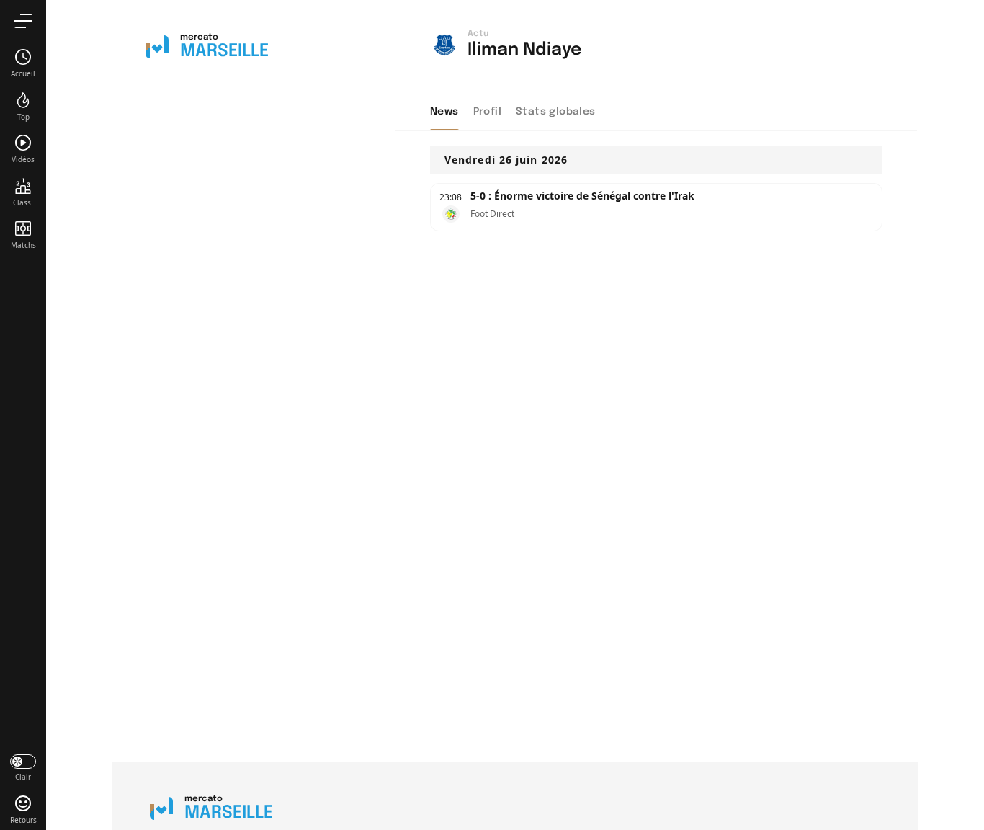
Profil (487, 112)
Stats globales (556, 112)
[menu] (23, 20)
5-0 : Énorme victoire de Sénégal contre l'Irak (582, 195)
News (444, 112)
